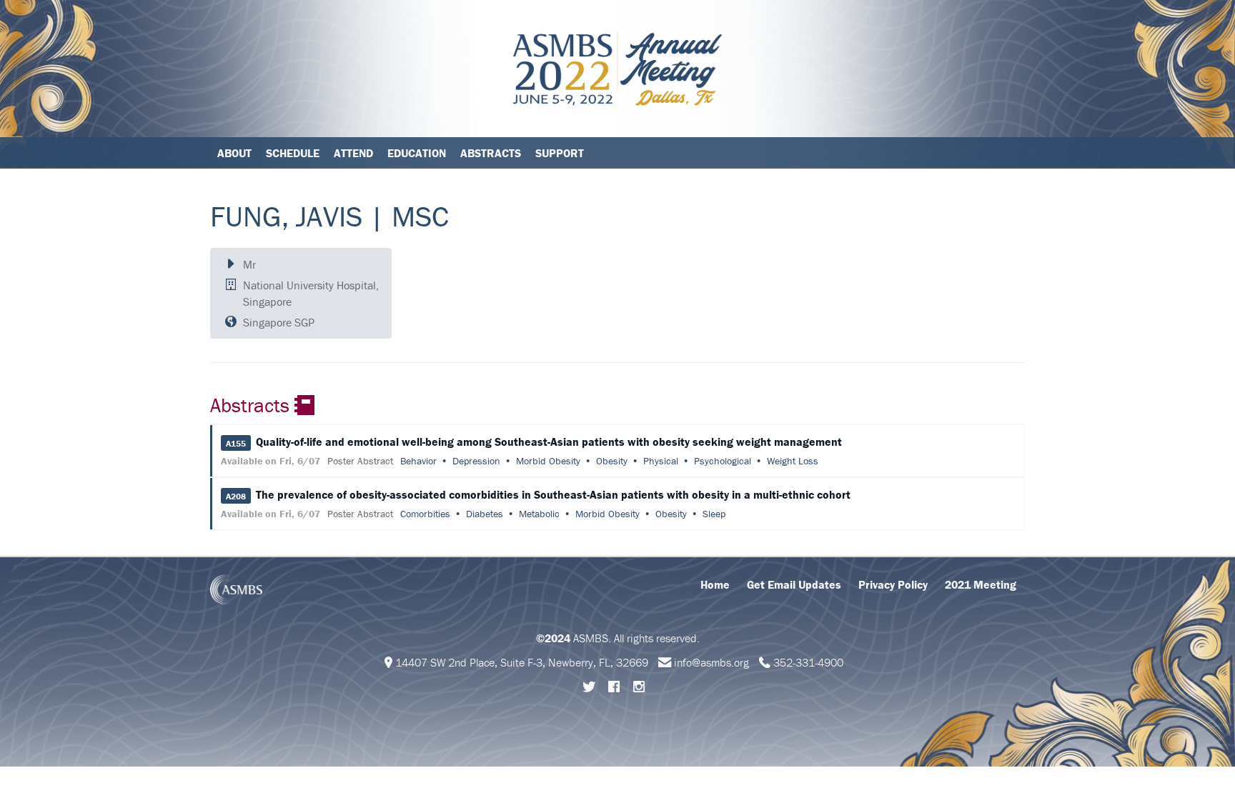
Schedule (292, 153)
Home (715, 584)
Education (416, 153)
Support (559, 153)
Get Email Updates (794, 584)
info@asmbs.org (711, 662)
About (234, 153)
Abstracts (490, 153)
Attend (353, 153)
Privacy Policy (893, 584)
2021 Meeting (980, 584)
